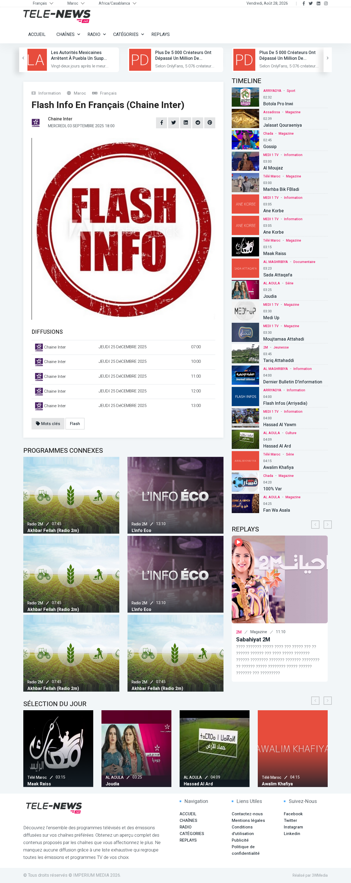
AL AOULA (271, 283)
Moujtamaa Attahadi (283, 339)
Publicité (240, 840)
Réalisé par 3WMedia (310, 875)
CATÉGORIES (125, 34)
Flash (75, 424)
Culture (290, 433)
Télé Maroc (272, 176)
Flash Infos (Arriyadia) (285, 403)
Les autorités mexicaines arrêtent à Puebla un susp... (79, 55)
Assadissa (271, 112)
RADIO (93, 34)
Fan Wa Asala (276, 510)
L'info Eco (141, 530)
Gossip (270, 146)
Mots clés (50, 424)
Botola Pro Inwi (278, 104)
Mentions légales (248, 820)
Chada (268, 133)
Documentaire (304, 261)
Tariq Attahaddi (278, 360)
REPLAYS (160, 34)
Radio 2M (35, 524)
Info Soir (257, 640)
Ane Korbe (273, 211)
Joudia (270, 296)
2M (265, 347)
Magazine (293, 112)
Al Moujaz (273, 168)
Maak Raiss (274, 253)
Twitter (290, 820)
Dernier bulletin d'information (292, 382)
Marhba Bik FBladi (281, 189)
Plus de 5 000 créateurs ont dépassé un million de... (183, 55)
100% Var (272, 489)
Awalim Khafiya (278, 467)
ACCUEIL (37, 34)
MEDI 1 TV (271, 154)
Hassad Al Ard (277, 446)
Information (293, 154)
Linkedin (292, 834)
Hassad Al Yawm (279, 424)
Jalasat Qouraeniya (282, 125)
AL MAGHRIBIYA (275, 261)
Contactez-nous (247, 814)
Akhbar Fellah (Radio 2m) (53, 530)
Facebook (293, 814)
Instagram (293, 827)
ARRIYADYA (272, 90)
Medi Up (271, 318)
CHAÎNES (65, 34)
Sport (291, 90)
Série (289, 283)
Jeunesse (281, 347)
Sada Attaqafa (277, 275)
